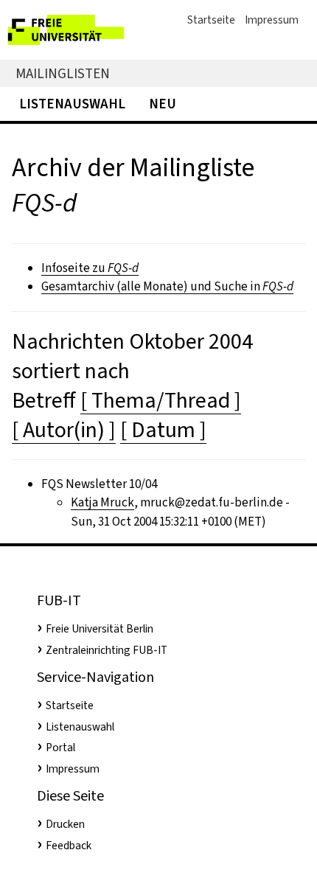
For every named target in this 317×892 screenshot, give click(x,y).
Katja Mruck (102, 502)
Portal (60, 747)
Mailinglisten (62, 73)
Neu (162, 103)
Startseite (211, 20)
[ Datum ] (163, 430)
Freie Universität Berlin (99, 628)
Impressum (272, 20)
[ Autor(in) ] (64, 430)
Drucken (65, 824)
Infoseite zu (90, 267)
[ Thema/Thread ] (160, 400)
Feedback (68, 845)
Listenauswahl (72, 103)
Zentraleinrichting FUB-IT (106, 650)
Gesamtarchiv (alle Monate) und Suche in (167, 286)
